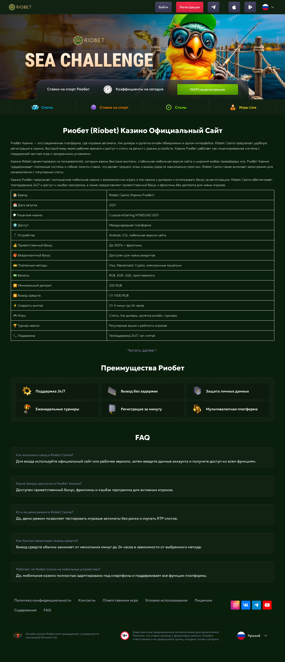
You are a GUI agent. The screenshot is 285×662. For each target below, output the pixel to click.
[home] (20, 7)
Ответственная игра (120, 600)
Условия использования (166, 600)
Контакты (87, 600)
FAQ (47, 610)
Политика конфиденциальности (42, 600)
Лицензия (203, 600)
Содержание (25, 610)
